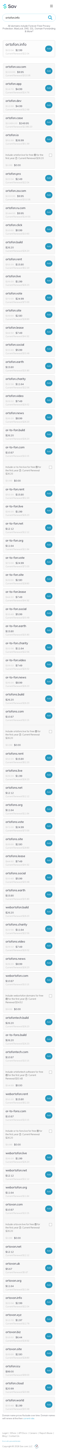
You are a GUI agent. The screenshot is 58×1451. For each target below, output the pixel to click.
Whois (13, 1433)
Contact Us (14, 1436)
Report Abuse (45, 1433)
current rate (28, 1418)
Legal (5, 1433)
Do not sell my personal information (11, 1441)
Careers (33, 1433)
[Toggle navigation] (51, 6)
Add (49, 48)
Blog (4, 1436)
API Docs (22, 1433)
